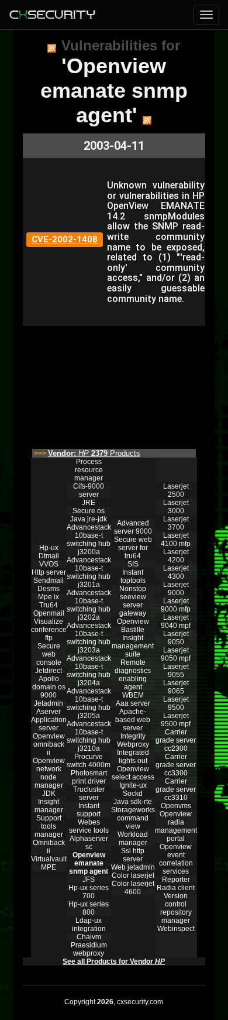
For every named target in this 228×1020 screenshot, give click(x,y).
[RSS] (51, 48)
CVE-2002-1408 (65, 239)
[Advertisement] (114, 384)
